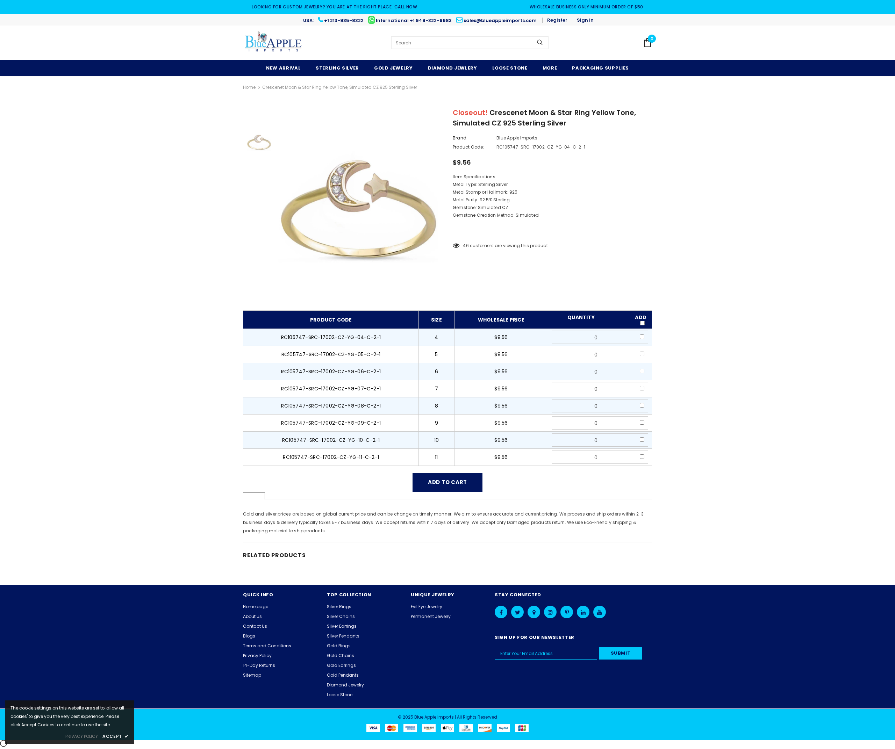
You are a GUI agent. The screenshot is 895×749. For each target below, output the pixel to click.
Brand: (460, 138)
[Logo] (273, 42)
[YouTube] (599, 612)
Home (249, 87)
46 (465, 246)
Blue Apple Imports (516, 138)
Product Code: (468, 147)
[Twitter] (517, 612)
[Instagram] (550, 612)
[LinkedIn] (583, 612)
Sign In (585, 20)
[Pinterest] (566, 612)
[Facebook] (501, 612)
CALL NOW (405, 7)
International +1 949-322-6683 (414, 20)
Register (557, 20)
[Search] (539, 43)
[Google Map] (534, 612)
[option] (358, 204)
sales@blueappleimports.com (500, 20)
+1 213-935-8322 (344, 20)
